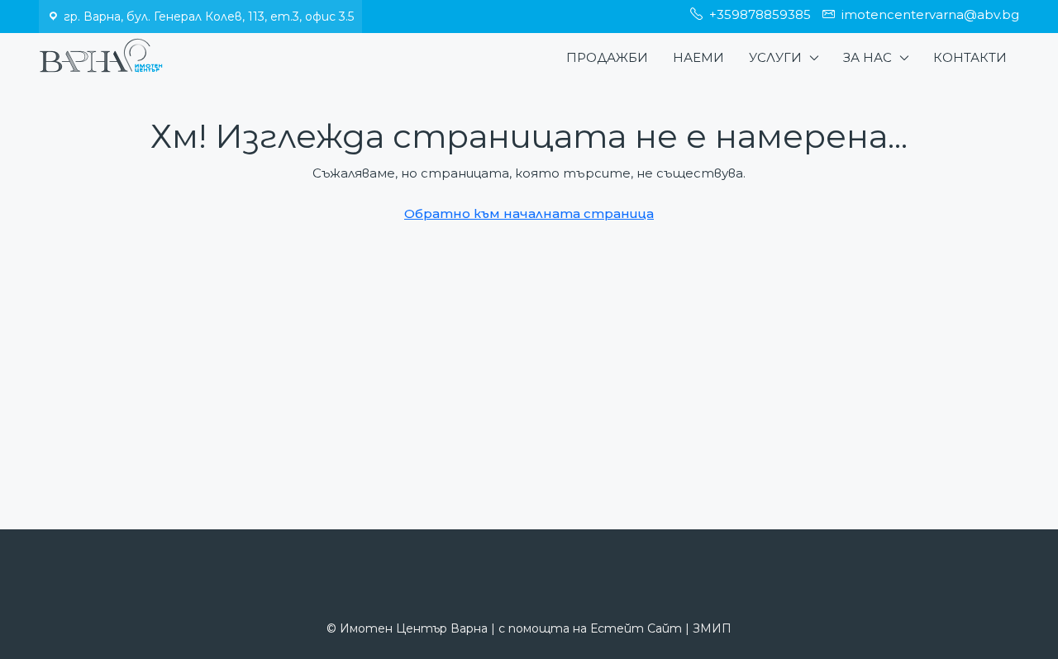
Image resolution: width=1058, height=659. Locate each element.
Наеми (698, 57)
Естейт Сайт (636, 628)
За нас (867, 57)
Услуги (775, 57)
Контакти (970, 57)
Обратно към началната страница (529, 213)
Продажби (607, 57)
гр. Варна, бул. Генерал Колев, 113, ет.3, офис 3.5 (209, 16)
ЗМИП (712, 628)
